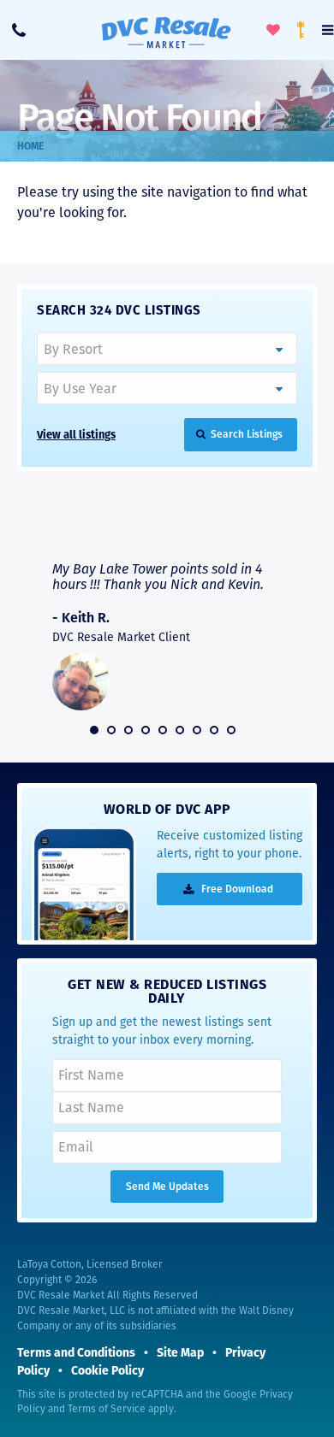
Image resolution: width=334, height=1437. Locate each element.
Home (30, 146)
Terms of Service (107, 1409)
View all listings (76, 434)
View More (242, 527)
